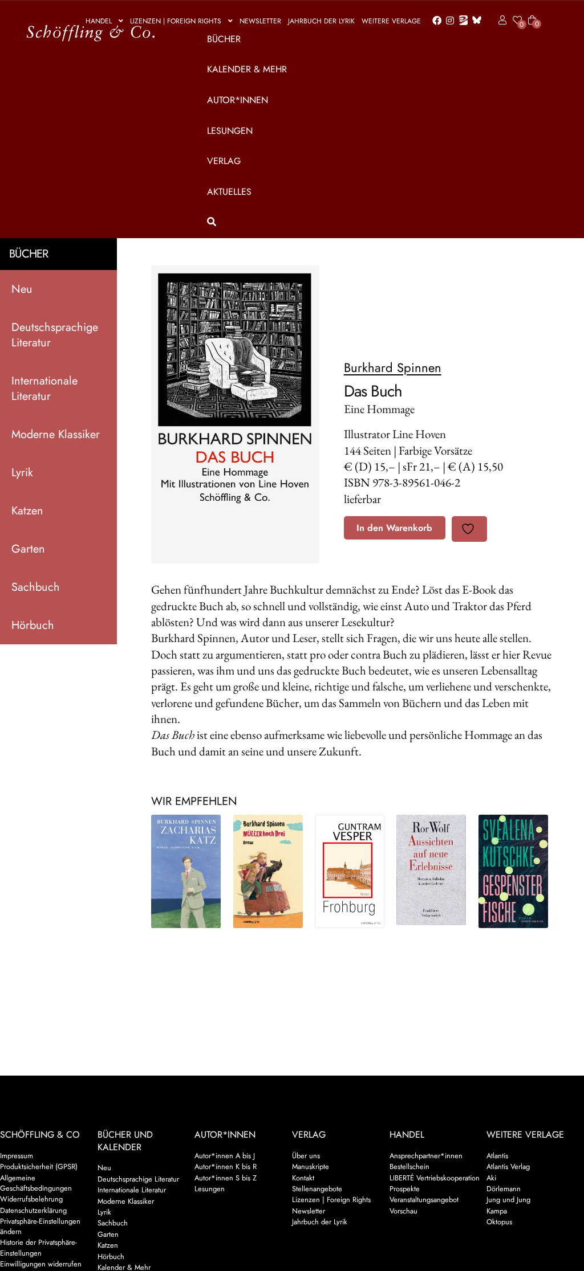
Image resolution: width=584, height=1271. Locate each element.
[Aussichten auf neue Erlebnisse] (431, 870)
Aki (491, 1177)
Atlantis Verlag (508, 1166)
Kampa (496, 1210)
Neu (22, 289)
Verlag (224, 160)
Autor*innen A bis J (224, 1155)
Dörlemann (503, 1188)
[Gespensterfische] (513, 871)
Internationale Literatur (44, 388)
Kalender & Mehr (247, 69)
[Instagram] (448, 21)
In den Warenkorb (394, 527)
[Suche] (369, 222)
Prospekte (405, 1188)
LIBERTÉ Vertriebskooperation (435, 1177)
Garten (28, 549)
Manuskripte (310, 1166)
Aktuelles (229, 191)
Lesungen (230, 130)
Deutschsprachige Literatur (54, 335)
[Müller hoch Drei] (268, 871)
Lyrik (22, 472)
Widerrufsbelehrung (31, 1199)
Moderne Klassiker (55, 434)
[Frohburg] (349, 871)
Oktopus (499, 1221)
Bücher (224, 39)
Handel (99, 21)
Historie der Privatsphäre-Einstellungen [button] (38, 1247)
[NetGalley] (461, 21)
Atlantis (497, 1155)
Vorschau (403, 1210)
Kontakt (303, 1177)
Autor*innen (237, 100)
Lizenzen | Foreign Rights (175, 21)
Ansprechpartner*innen (426, 1155)
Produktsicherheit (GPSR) (39, 1166)
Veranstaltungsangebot (424, 1199)
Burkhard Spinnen (392, 367)
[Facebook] (434, 21)
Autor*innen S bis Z (225, 1177)
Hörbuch (32, 625)
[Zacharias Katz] (186, 871)
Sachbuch (35, 587)
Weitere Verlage (391, 21)
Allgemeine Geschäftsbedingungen (36, 1183)
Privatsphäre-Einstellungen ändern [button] (40, 1226)
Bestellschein (409, 1166)
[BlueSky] (474, 21)
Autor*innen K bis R (225, 1166)
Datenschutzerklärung (33, 1210)
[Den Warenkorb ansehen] (532, 13)
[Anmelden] (500, 20)
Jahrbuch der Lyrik (321, 21)
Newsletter (260, 21)
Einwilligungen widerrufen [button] (41, 1263)
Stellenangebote (317, 1188)
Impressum (16, 1155)
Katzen (27, 510)
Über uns (306, 1155)
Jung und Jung (508, 1199)
